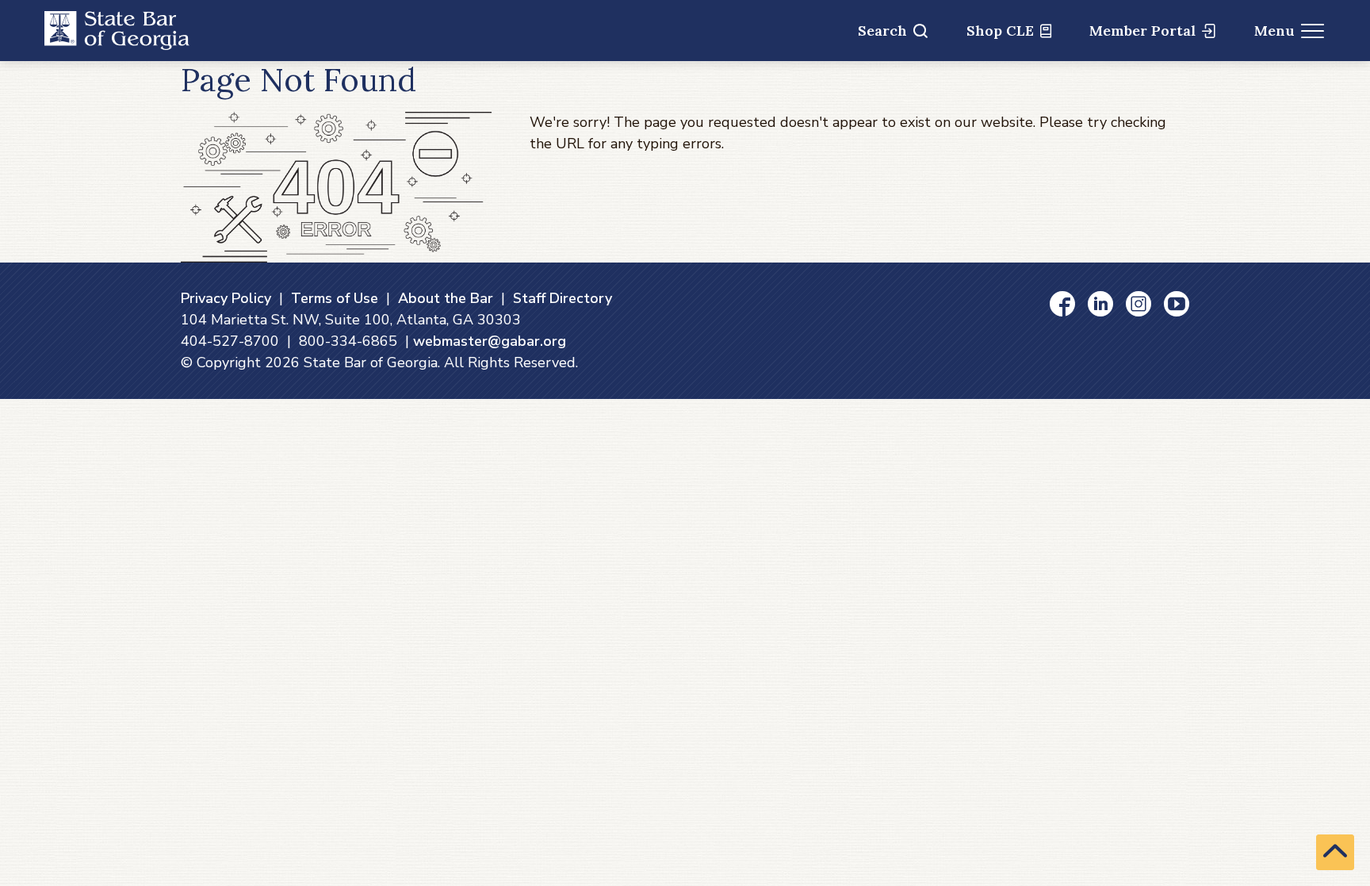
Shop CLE (1000, 30)
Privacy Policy (226, 298)
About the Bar (445, 298)
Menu (1274, 30)
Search (882, 30)
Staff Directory (562, 298)
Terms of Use (334, 298)
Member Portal (1142, 30)
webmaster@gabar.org (489, 341)
